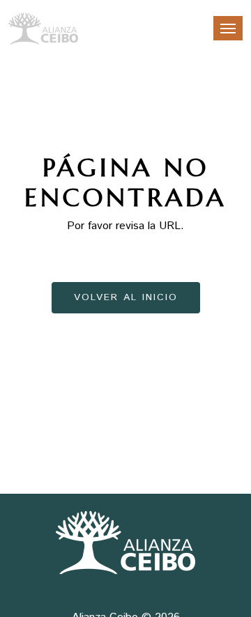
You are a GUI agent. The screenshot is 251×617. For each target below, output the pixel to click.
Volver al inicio (126, 297)
